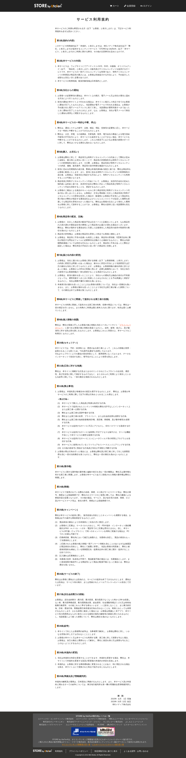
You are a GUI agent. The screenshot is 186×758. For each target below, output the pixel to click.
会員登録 (131, 6)
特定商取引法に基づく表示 (106, 751)
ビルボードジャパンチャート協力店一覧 (108, 744)
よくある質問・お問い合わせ (136, 751)
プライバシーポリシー (78, 751)
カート (116, 6)
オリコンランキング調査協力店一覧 (76, 744)
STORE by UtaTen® (48, 6)
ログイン (147, 6)
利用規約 (59, 751)
